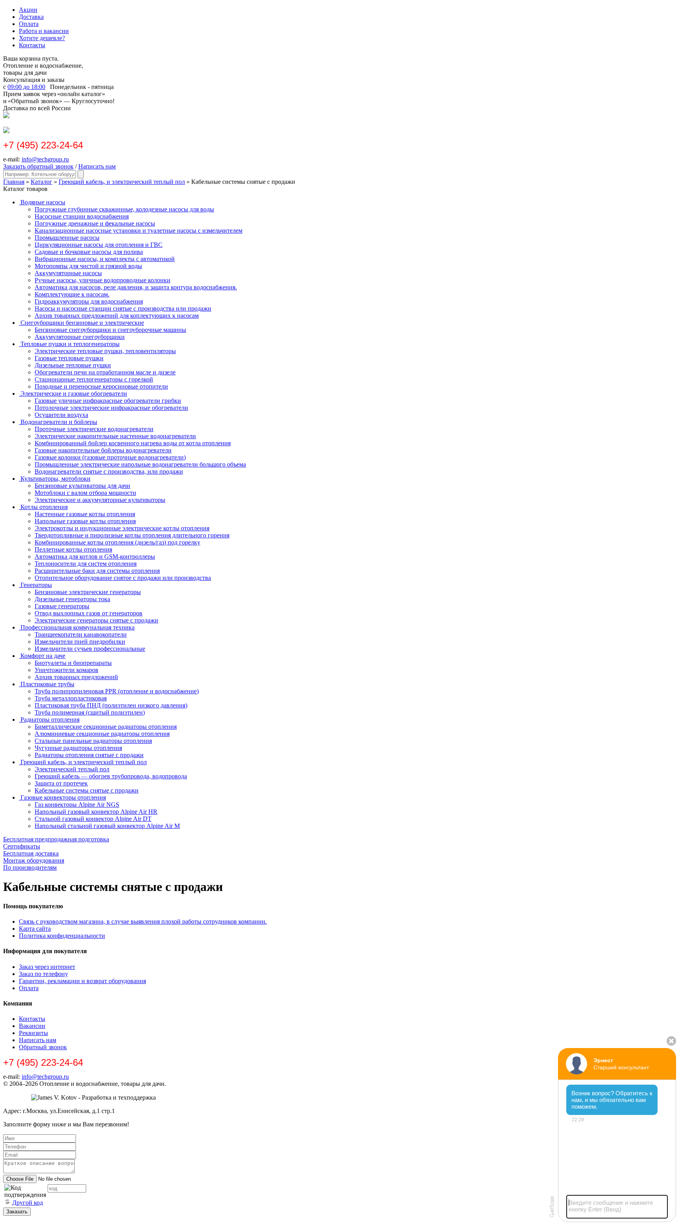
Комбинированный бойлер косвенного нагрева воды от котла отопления (133, 443)
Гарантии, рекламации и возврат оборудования (82, 981)
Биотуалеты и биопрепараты (73, 662)
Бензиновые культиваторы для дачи (82, 485)
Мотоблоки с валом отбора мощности (85, 492)
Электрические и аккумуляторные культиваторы (100, 499)
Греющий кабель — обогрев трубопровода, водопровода (111, 776)
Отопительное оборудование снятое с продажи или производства (123, 577)
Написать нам (97, 166)
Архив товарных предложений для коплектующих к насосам (117, 315)
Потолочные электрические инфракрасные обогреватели (111, 407)
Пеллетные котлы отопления (73, 549)
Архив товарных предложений (76, 677)
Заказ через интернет (47, 966)
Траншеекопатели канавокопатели (81, 634)
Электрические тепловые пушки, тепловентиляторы (105, 351)
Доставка (31, 16)
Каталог (41, 181)
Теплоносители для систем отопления (86, 563)
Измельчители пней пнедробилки (80, 641)
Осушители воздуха (61, 414)
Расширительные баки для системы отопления (97, 570)
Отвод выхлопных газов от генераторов (88, 613)
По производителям (30, 867)
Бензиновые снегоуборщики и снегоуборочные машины (110, 329)
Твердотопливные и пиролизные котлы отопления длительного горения (132, 535)
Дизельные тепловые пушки (73, 365)
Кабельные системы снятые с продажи (87, 790)
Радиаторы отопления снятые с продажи (89, 755)
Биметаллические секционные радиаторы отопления (106, 726)
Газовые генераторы (62, 606)
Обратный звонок (43, 1047)
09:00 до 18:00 (26, 86)
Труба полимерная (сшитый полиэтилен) (90, 712)
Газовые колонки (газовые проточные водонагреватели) (110, 457)
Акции (28, 9)
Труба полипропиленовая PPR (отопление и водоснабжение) (117, 691)
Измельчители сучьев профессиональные (90, 648)
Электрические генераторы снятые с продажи (96, 620)
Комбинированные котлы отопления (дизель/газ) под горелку (117, 542)
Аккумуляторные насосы (68, 273)
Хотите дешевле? (42, 38)
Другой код (27, 1202)
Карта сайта (35, 928)
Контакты (32, 45)
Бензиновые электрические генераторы (88, 592)
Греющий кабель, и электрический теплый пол (122, 181)
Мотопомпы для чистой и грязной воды (88, 266)
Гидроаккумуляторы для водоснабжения (89, 301)
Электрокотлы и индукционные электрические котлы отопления (122, 528)
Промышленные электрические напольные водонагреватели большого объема (140, 464)
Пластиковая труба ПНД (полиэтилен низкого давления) (111, 705)
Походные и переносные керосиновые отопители (101, 386)
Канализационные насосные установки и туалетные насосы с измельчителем (138, 230)
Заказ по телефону (43, 973)
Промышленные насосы (67, 237)
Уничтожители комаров (66, 670)
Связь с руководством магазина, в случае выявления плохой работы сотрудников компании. (143, 921)
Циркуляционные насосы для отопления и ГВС (99, 244)
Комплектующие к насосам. (72, 294)
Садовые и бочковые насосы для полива (89, 251)
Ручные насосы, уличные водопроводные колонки (102, 280)
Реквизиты (33, 1033)
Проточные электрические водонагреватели (94, 429)
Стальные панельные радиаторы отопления (93, 740)
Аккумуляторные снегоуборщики (80, 336)
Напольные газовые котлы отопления (85, 521)
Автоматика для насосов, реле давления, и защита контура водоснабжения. (136, 287)
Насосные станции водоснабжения (82, 216)
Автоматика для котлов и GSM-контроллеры (95, 556)
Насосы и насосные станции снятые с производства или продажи (123, 308)
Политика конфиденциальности (62, 935)
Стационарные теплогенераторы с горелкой (94, 379)
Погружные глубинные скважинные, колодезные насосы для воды (124, 209)
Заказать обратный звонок (38, 166)
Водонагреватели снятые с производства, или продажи (109, 471)
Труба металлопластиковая (71, 698)
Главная (13, 181)
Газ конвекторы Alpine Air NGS (77, 804)
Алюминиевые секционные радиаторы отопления (102, 733)
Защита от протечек (61, 783)
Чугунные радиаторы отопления (78, 747)
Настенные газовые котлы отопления (85, 514)
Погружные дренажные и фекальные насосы (95, 223)
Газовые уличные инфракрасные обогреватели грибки (108, 400)
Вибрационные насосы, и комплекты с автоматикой (105, 259)
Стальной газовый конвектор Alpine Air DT (93, 818)
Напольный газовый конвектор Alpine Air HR (96, 811)
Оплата (29, 23)
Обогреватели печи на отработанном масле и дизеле (105, 372)
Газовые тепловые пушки (69, 358)
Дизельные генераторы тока (72, 599)
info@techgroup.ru (45, 159)
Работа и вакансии (44, 31)
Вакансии (32, 1025)
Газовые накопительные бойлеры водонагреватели (103, 450)
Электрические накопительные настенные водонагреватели (115, 436)
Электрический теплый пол (72, 769)
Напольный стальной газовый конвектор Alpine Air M (107, 825)
